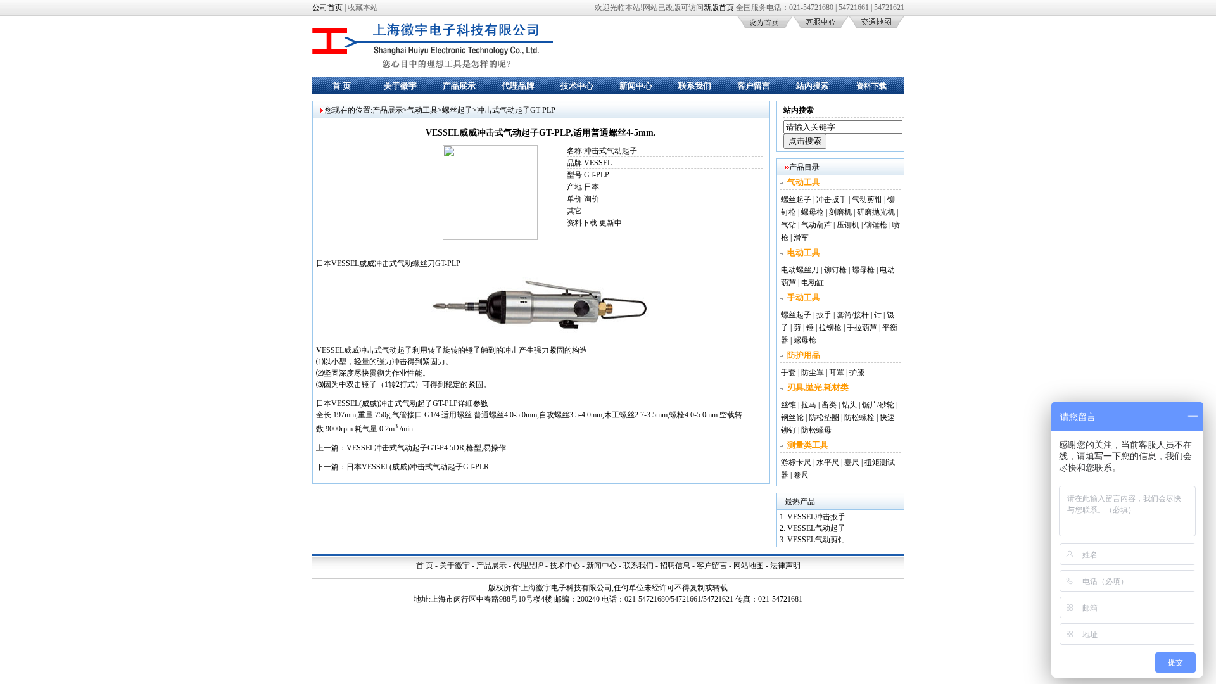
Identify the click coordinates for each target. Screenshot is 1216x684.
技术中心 (576, 86)
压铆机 (848, 224)
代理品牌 (518, 86)
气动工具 (422, 110)
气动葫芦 (816, 224)
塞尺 (851, 462)
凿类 (829, 404)
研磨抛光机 (876, 212)
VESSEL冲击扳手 (816, 516)
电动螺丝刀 (800, 269)
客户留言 (753, 86)
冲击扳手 (831, 199)
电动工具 (803, 252)
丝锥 (788, 404)
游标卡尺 (796, 462)
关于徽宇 (400, 86)
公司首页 (327, 7)
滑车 (801, 237)
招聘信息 (675, 565)
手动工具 (803, 297)
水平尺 (827, 462)
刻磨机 (840, 212)
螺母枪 (812, 212)
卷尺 (801, 475)
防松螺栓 (859, 417)
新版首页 (719, 7)
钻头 (849, 404)
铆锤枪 (875, 224)
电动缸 (812, 282)
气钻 (788, 224)
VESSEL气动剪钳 (816, 539)
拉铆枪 (830, 327)
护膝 (856, 372)
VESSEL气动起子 (816, 528)
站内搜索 (812, 86)
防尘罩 (812, 372)
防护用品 (803, 355)
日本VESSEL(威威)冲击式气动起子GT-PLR (417, 466)
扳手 (824, 314)
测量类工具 (807, 445)
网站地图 (748, 565)
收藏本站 (363, 7)
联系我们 (694, 86)
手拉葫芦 (862, 327)
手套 (788, 372)
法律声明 (785, 565)
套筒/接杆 (853, 314)
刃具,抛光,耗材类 (818, 387)
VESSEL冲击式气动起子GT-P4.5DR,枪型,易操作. (427, 447)
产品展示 (459, 86)
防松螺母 (816, 430)
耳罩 (836, 372)
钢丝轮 (792, 417)
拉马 (808, 404)
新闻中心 (635, 86)
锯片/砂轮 (878, 404)
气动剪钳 (867, 199)
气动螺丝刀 (416, 263)
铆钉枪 (835, 269)
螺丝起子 (457, 110)
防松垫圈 (824, 417)
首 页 (341, 86)
